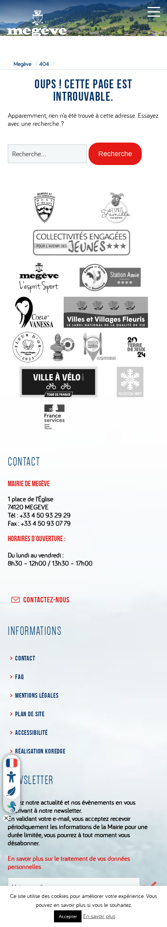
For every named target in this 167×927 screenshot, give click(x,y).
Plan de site (30, 713)
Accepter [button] (68, 916)
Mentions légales (36, 695)
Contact (25, 658)
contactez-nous (46, 599)
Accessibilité (31, 732)
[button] (115, 154)
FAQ (19, 676)
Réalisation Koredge (40, 751)
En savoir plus (99, 916)
